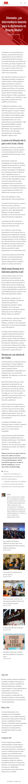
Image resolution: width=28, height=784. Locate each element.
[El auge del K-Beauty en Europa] (14, 624)
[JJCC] (6, 3)
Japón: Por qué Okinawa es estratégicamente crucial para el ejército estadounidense (12, 476)
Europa (6, 471)
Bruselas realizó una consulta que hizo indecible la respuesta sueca (13, 654)
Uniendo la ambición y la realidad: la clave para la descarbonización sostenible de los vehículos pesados (14, 484)
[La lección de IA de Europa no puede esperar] (14, 569)
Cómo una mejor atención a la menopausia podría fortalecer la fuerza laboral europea (13, 601)
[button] (21, 3)
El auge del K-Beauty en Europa (13, 628)
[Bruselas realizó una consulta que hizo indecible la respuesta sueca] (14, 648)
